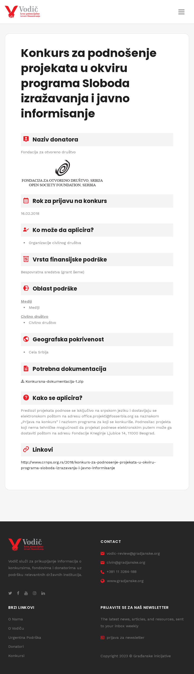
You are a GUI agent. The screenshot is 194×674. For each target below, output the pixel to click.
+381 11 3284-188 (122, 571)
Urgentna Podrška (24, 637)
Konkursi (16, 655)
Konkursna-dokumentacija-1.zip (55, 381)
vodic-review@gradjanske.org (133, 553)
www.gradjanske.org (125, 581)
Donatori (16, 646)
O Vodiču (16, 628)
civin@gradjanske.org (126, 562)
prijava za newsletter (126, 637)
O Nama (15, 619)
